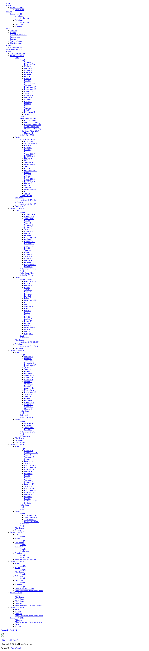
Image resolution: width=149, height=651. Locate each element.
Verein (8, 28)
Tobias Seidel (16, 648)
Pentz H (27, 106)
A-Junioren (19, 547)
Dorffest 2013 (20, 206)
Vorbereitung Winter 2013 (29, 131)
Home (8, 3)
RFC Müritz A (29, 181)
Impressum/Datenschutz (14, 49)
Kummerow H (29, 112)
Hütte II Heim (29, 141)
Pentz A (27, 77)
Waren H (27, 79)
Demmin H (28, 267)
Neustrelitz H (29, 363)
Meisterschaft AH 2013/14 (29, 342)
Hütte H (27, 313)
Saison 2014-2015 (17, 350)
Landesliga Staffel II (9, 630)
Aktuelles (18, 603)
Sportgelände (15, 37)
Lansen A (27, 173)
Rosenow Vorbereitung (32, 125)
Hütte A (27, 169)
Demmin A (28, 240)
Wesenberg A (29, 114)
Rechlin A (28, 309)
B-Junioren (19, 16)
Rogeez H (28, 175)
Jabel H (27, 194)
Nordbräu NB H (30, 488)
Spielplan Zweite (26, 196)
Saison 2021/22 (16, 14)
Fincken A (28, 158)
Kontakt (9, 45)
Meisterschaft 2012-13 (28, 139)
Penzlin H (28, 74)
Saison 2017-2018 (17, 561)
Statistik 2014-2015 (27, 417)
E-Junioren (19, 26)
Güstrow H (28, 70)
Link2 (10, 640)
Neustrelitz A (29, 390)
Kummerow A (29, 83)
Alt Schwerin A (30, 520)
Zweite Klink (29, 428)
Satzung (13, 39)
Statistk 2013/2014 (26, 275)
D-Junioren (19, 24)
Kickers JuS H (29, 214)
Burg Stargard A (30, 87)
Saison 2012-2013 (17, 56)
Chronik (13, 33)
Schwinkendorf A (30, 143)
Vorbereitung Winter (27, 273)
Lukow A (27, 298)
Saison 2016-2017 (17, 532)
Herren (8, 6)
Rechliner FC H (30, 281)
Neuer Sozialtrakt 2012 (18, 35)
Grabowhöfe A (29, 154)
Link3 (16, 640)
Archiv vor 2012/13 (17, 54)
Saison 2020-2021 (17, 618)
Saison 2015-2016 (17, 444)
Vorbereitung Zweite (27, 432)
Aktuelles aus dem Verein (24, 589)
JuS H (26, 93)
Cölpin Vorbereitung (31, 127)
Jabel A (27, 166)
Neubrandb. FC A (30, 501)
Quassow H (28, 423)
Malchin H (28, 97)
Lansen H (27, 146)
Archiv (8, 51)
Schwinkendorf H (30, 171)
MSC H (27, 160)
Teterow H (28, 229)
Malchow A (28, 357)
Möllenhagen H (30, 189)
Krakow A (28, 72)
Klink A (27, 192)
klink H (27, 329)
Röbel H (27, 81)
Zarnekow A (29, 246)
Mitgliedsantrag (16, 43)
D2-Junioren (19, 601)
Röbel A (27, 110)
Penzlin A (27, 104)
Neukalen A (28, 95)
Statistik (22, 509)
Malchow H (28, 384)
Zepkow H (28, 290)
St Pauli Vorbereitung (32, 123)
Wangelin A (28, 162)
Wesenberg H (29, 85)
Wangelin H (28, 187)
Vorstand (13, 31)
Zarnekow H (29, 219)
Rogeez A (28, 148)
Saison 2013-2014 (17, 208)
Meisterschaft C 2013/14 (29, 346)
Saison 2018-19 (16, 593)
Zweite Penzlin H (30, 518)
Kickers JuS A (29, 64)
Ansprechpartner (16, 47)
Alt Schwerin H (30, 515)
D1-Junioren (19, 599)
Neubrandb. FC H (31, 453)
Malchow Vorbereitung (32, 129)
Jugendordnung (16, 41)
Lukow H (27, 325)
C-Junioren (19, 20)
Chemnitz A (28, 91)
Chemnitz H (28, 62)
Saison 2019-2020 (17, 607)
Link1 (4, 640)
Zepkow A (28, 319)
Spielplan (23, 60)
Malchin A (28, 68)
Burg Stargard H (30, 89)
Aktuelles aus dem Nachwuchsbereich (29, 591)
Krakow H (28, 102)
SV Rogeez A (25, 436)
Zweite (17, 137)
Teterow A (28, 256)
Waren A (27, 108)
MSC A (27, 185)
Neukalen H (28, 66)
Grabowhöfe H (29, 179)
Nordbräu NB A (30, 465)
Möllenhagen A (30, 164)
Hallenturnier (20, 348)
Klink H (27, 152)
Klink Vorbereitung (31, 120)
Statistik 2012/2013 (27, 135)
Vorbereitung (24, 338)
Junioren (9, 12)
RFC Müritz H (29, 156)
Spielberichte (19, 10)
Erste (17, 58)
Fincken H (28, 183)
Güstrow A (28, 100)
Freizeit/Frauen (20, 442)
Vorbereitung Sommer (28, 118)
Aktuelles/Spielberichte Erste (25, 559)
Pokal (22, 116)
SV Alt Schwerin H (31, 522)
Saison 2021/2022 (17, 8)
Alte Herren (19, 198)
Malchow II (28, 133)
